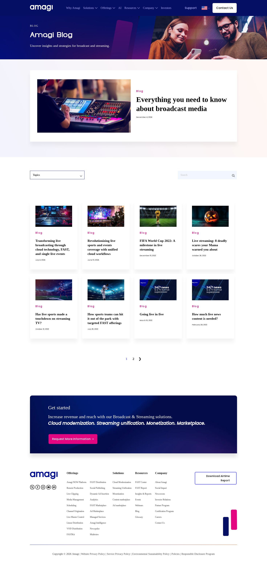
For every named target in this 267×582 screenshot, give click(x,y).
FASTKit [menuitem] (71, 534)
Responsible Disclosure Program (198, 554)
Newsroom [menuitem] (160, 494)
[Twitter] (32, 488)
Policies (175, 554)
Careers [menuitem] (158, 517)
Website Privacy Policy (93, 554)
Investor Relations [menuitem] (163, 499)
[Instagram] (43, 488)
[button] (204, 8)
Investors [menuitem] (166, 7)
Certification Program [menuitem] (164, 511)
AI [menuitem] (119, 7)
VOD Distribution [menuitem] (74, 528)
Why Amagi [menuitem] (73, 7)
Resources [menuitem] (130, 7)
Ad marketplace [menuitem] (119, 505)
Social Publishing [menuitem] (97, 488)
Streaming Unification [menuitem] (122, 488)
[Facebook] (37, 488)
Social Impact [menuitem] (161, 488)
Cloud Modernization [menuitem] (122, 482)
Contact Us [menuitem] (160, 523)
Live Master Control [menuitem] (75, 517)
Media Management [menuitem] (75, 499)
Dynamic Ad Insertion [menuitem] (99, 494)
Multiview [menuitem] (94, 534)
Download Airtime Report (218, 478)
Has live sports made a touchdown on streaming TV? (52, 318)
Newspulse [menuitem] (95, 528)
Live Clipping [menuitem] (72, 494)
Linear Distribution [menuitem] (75, 523)
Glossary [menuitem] (139, 517)
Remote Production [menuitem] (75, 488)
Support (191, 8)
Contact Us (224, 8)
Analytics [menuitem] (94, 499)
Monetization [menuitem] (118, 494)
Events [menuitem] (138, 499)
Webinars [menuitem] (139, 505)
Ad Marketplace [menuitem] (97, 511)
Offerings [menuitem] (106, 7)
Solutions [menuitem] (88, 7)
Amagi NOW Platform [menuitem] (76, 482)
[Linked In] (54, 488)
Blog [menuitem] (137, 511)
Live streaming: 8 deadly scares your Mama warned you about (209, 245)
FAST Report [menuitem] (141, 488)
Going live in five (152, 314)
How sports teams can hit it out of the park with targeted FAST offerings (105, 318)
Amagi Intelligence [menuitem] (98, 523)
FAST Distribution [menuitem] (98, 482)
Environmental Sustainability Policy (150, 554)
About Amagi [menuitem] (161, 482)
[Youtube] (48, 488)
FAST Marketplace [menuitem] (98, 505)
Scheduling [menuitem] (71, 505)
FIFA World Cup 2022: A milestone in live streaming (157, 245)
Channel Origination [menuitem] (75, 511)
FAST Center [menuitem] (141, 482)
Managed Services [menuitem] (98, 517)
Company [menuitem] (148, 7)
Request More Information (71, 439)
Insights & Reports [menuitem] (143, 494)
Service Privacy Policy (118, 554)
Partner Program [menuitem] (162, 505)
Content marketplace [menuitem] (121, 499)
